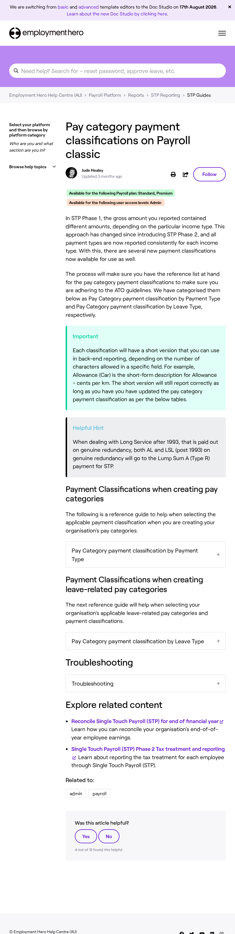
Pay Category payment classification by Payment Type (135, 554)
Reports (136, 95)
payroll (100, 793)
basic (63, 6)
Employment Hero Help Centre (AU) (45, 95)
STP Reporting (165, 95)
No (109, 836)
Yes (86, 836)
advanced (89, 6)
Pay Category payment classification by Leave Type (138, 641)
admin (76, 793)
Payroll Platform (105, 95)
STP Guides (199, 95)
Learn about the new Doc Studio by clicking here (117, 13)
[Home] (46, 33)
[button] (32, 166)
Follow (209, 174)
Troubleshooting (92, 683)
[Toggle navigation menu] (222, 33)
